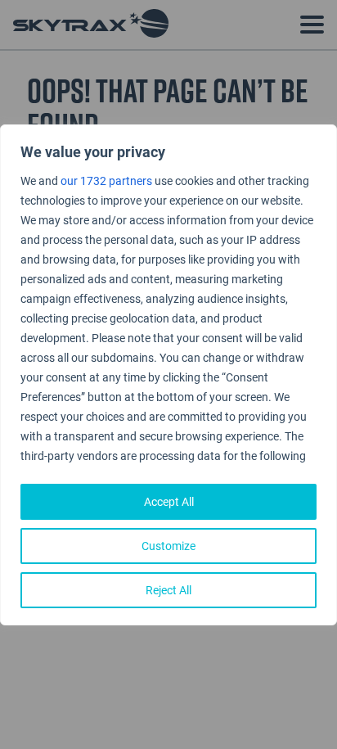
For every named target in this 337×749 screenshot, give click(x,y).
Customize (168, 545)
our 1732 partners (106, 180)
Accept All (169, 501)
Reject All (168, 590)
